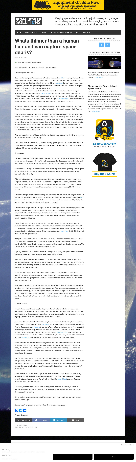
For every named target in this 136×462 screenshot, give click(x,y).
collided (62, 78)
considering (45, 324)
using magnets (62, 332)
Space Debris (24, 427)
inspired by (25, 337)
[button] (68, 5)
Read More (99, 77)
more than (64, 231)
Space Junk (33, 427)
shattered (59, 83)
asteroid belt (62, 379)
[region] (68, 5)
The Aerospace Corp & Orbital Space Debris (102, 87)
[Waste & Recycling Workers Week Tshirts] (104, 164)
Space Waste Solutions (28, 21)
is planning (36, 327)
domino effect (63, 98)
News (25, 425)
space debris (46, 93)
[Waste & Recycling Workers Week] (104, 134)
